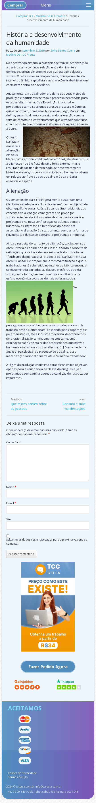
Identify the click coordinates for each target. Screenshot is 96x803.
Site (8, 519)
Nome (11, 487)
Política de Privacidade (22, 773)
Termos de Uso (18, 777)
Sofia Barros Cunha (63, 50)
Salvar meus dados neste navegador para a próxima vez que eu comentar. (46, 542)
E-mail (11, 503)
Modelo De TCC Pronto (50, 16)
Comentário (13, 442)
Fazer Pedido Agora (48, 666)
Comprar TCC (25, 16)
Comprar (15, 5)
